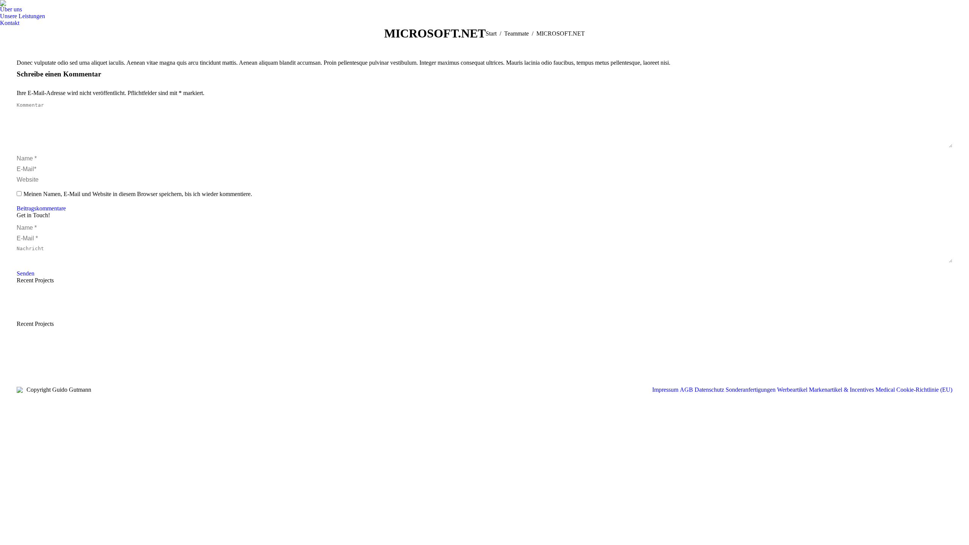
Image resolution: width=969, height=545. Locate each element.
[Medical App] (89, 306)
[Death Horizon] (147, 306)
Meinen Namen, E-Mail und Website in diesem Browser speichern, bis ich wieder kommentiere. (137, 194)
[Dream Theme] (31, 306)
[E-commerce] (60, 306)
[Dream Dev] (118, 306)
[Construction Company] (177, 306)
